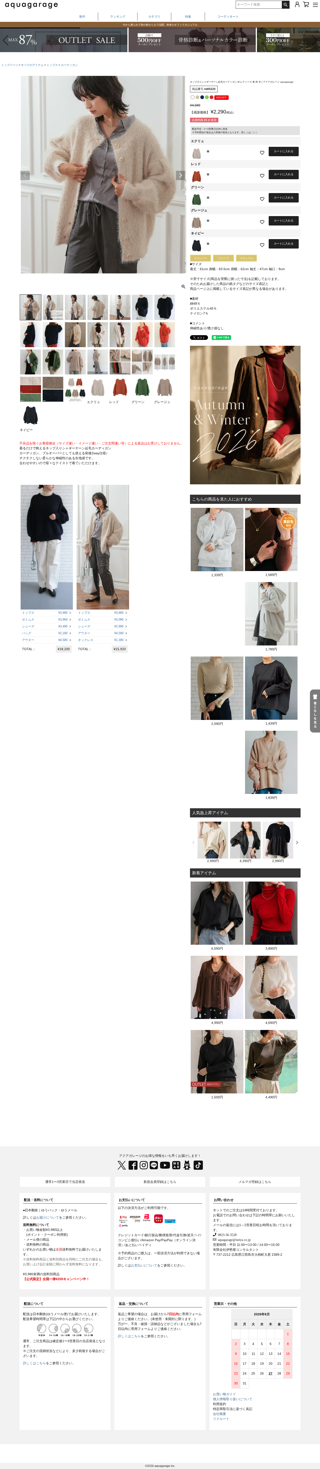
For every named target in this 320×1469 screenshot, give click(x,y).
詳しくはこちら (34, 1363)
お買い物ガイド (224, 1394)
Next (180, 175)
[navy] (202, 97)
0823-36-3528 (226, 1234)
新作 (82, 16)
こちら (254, 132)
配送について (34, 1304)
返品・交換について (133, 1304)
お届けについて (47, 1217)
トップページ (9, 65)
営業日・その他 (225, 1304)
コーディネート (228, 16)
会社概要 (219, 1414)
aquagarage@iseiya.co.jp (233, 1239)
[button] (314, 40)
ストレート (200, 258)
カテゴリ (154, 16)
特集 (188, 16)
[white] (192, 97)
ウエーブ (223, 258)
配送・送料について (38, 1200)
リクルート (221, 1419)
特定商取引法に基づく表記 (232, 1409)
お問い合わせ (224, 1200)
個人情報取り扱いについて (232, 1399)
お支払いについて (132, 1200)
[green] (207, 97)
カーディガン (69, 65)
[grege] (197, 97)
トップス (52, 65)
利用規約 (219, 1404)
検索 (285, 4)
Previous (25, 175)
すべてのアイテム (32, 65)
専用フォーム (192, 1314)
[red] (211, 97)
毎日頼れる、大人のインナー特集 (160, 24)
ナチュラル (246, 258)
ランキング (117, 16)
